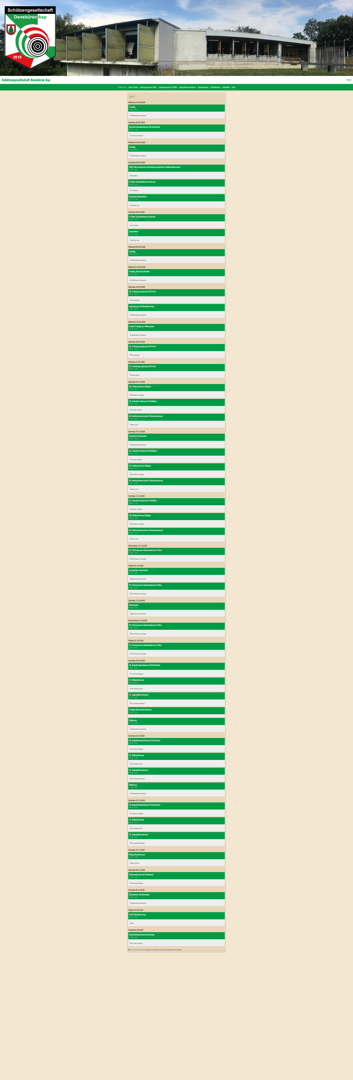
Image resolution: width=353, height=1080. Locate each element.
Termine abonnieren (136, 950)
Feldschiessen (215, 87)
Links (233, 87)
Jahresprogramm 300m (148, 87)
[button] (176, 111)
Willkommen (122, 87)
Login (349, 80)
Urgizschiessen (203, 87)
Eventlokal (226, 87)
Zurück (131, 97)
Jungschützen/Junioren (187, 87)
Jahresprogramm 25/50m (168, 87)
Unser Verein (133, 87)
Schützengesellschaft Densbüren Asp (26, 80)
